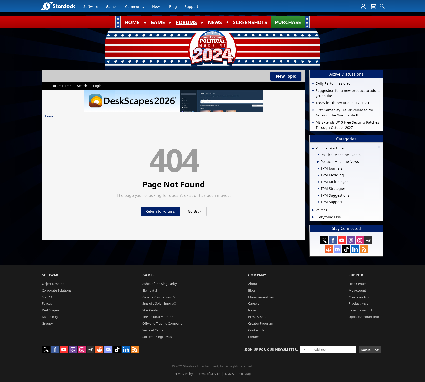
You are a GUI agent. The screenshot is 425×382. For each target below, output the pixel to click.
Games (111, 6)
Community (134, 6)
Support (191, 6)
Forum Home (61, 85)
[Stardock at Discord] (337, 249)
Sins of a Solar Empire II (159, 303)
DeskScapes (50, 310)
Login (97, 85)
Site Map (245, 374)
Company (257, 275)
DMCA (229, 374)
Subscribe (370, 349)
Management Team (262, 297)
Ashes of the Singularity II (161, 284)
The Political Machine (157, 317)
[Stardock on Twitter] (324, 240)
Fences (47, 303)
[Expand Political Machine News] (318, 162)
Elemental (149, 290)
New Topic (286, 76)
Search (82, 85)
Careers (253, 303)
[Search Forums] (382, 6)
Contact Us (256, 330)
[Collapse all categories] (379, 147)
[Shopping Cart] (373, 6)
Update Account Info (364, 317)
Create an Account (362, 297)
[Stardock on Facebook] (333, 240)
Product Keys (358, 303)
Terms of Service (208, 374)
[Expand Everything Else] (313, 217)
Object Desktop (53, 284)
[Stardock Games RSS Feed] (364, 249)
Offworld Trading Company (162, 323)
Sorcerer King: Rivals (157, 336)
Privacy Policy (183, 374)
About (252, 284)
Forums (253, 336)
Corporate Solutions (56, 290)
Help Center (357, 284)
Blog (173, 6)
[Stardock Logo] (58, 6)
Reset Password (360, 310)
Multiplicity (50, 317)
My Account (357, 290)
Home (49, 116)
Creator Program (260, 323)
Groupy (47, 323)
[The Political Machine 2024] (212, 48)
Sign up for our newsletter (270, 349)
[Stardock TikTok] (346, 249)
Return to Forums (160, 211)
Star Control (151, 310)
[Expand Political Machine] (312, 148)
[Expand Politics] (313, 210)
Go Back (194, 211)
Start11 (47, 297)
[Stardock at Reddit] (328, 249)
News (156, 6)
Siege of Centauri (154, 330)
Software (90, 6)
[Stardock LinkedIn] (355, 249)
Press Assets (257, 317)
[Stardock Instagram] (359, 240)
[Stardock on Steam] (368, 240)
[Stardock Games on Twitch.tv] (350, 240)
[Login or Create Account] (363, 6)
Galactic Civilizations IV (158, 297)
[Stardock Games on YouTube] (341, 240)
